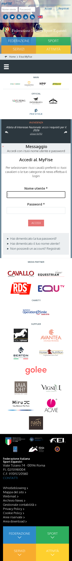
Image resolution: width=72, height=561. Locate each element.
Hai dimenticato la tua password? (33, 238)
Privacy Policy (12, 509)
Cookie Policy (12, 513)
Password (36, 204)
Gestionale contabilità (18, 504)
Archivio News (13, 500)
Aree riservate (12, 517)
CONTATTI (10, 478)
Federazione (18, 41)
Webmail (9, 496)
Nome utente (36, 188)
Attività (53, 49)
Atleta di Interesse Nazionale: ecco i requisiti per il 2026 (36, 129)
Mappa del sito (13, 492)
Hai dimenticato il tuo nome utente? (35, 243)
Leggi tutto (36, 134)
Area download (13, 521)
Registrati (64, 8)
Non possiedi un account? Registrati (35, 248)
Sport (53, 41)
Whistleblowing (14, 488)
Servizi (18, 49)
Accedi (48, 8)
